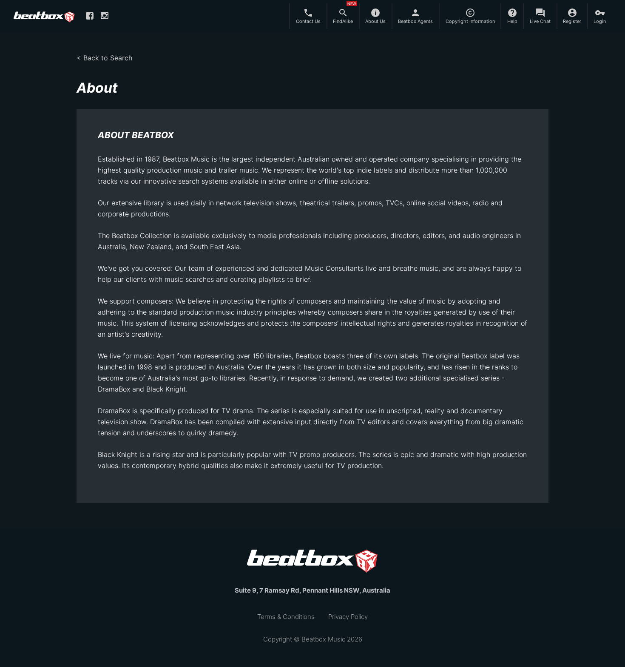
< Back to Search (104, 58)
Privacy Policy (348, 617)
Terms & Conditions (286, 617)
